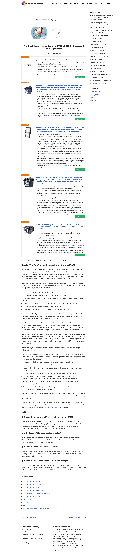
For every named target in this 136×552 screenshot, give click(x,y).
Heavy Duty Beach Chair (98, 39)
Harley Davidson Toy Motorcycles (101, 81)
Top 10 (83, 3)
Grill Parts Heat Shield (97, 63)
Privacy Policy (94, 95)
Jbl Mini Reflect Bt (96, 42)
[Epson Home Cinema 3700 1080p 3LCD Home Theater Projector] (28, 64)
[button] (97, 3)
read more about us (51, 407)
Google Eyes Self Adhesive (99, 57)
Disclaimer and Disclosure (98, 92)
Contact (102, 3)
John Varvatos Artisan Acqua (100, 75)
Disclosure (110, 3)
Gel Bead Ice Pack (96, 69)
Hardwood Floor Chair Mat (99, 36)
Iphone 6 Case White (97, 48)
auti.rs (31, 543)
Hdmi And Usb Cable (97, 78)
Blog (65, 3)
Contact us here (30, 407)
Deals (70, 3)
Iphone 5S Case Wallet (97, 54)
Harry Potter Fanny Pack (98, 84)
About (92, 98)
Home (52, 3)
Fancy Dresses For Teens (98, 51)
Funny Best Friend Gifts (97, 66)
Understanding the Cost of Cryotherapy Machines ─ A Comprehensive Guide (99, 25)
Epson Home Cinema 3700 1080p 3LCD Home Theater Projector (56, 60)
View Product (80, 77)
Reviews (59, 3)
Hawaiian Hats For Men (97, 72)
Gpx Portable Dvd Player (98, 45)
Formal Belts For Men (97, 60)
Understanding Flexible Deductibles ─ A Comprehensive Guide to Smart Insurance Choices (102, 17)
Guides (76, 3)
